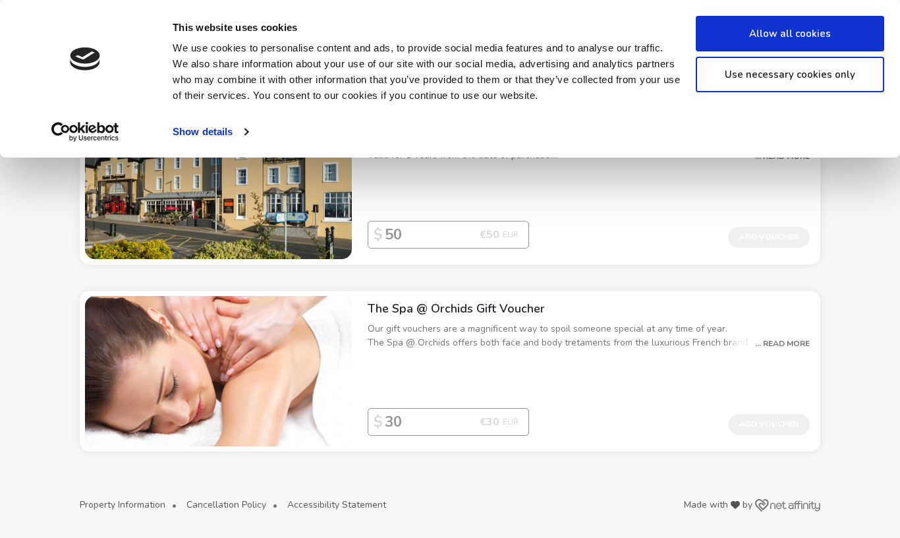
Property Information (122, 505)
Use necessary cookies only (790, 74)
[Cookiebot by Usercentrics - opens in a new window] (85, 132)
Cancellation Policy (226, 505)
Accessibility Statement (336, 505)
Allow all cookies (790, 33)
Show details (203, 131)
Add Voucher (769, 236)
